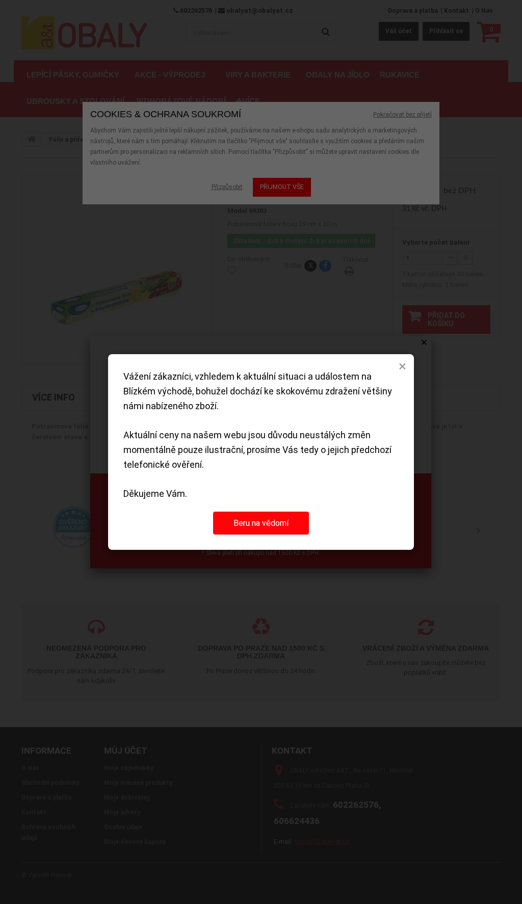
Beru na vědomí (261, 523)
